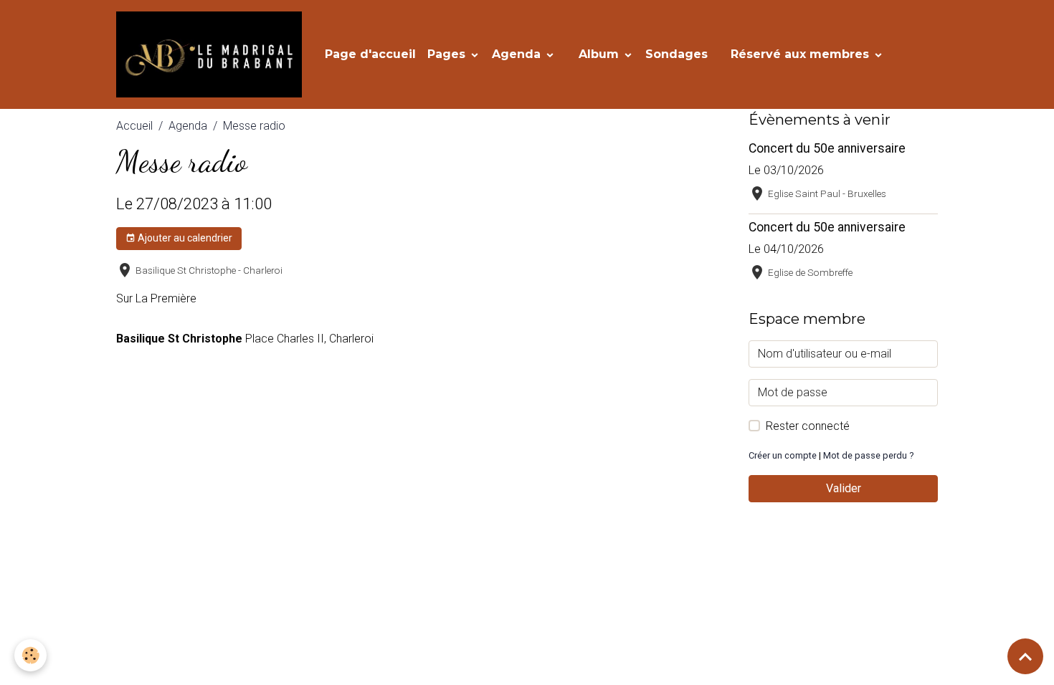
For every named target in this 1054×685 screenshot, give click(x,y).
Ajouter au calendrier (184, 238)
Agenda (518, 54)
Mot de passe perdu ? (868, 455)
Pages (448, 54)
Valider (843, 488)
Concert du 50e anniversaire (827, 148)
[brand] (212, 54)
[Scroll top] (1025, 656)
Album (600, 54)
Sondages (676, 54)
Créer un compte (783, 455)
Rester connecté (808, 426)
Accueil (134, 126)
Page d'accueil (370, 54)
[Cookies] (30, 655)
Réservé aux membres (802, 54)
